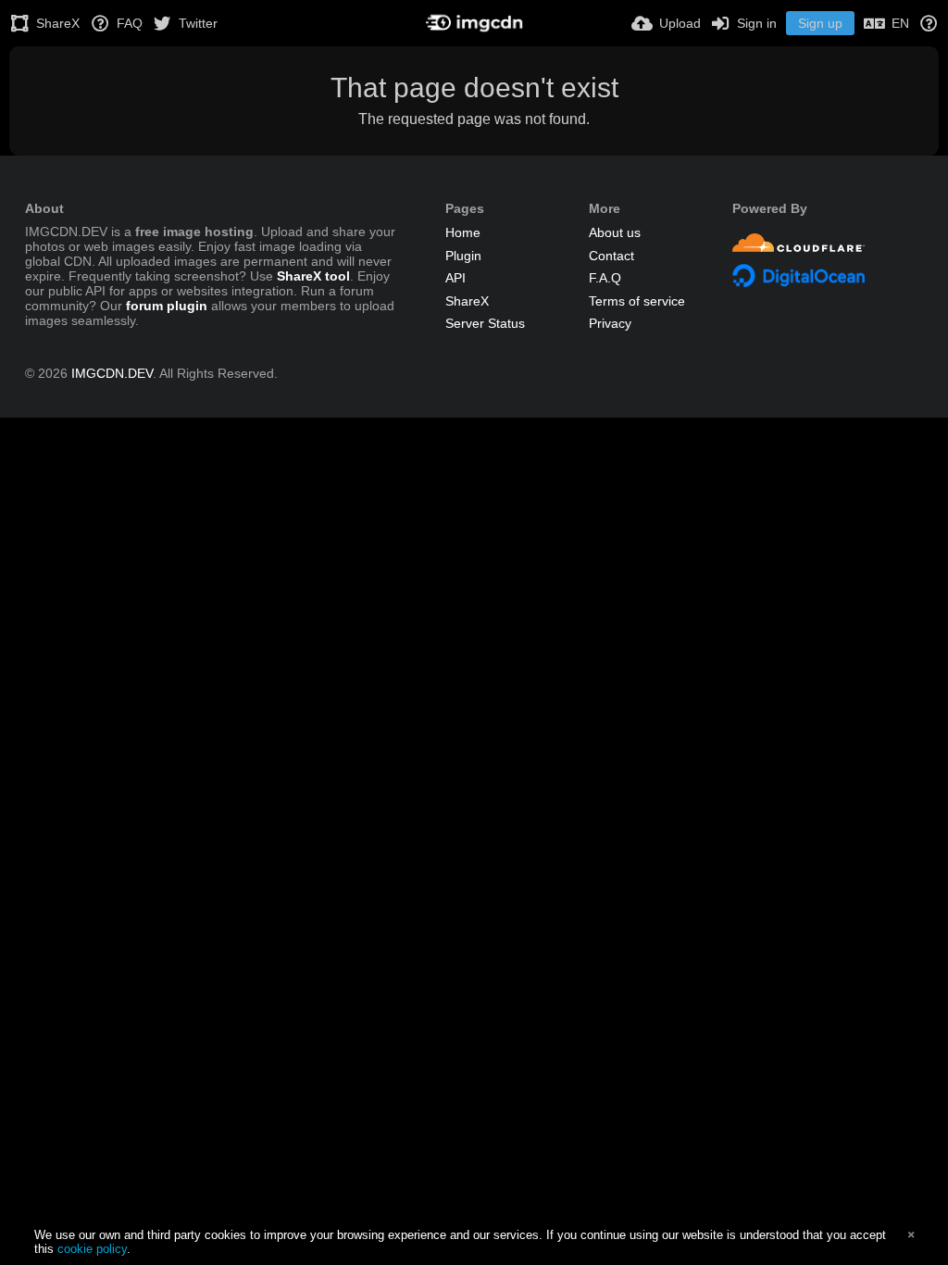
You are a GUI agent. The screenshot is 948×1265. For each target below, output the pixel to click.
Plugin (463, 255)
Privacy (610, 323)
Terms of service (637, 301)
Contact (611, 255)
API (455, 277)
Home (462, 232)
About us (615, 232)
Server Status (485, 323)
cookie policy (92, 1249)
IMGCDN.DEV (112, 373)
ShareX (467, 301)
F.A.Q (605, 277)
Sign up (820, 23)
